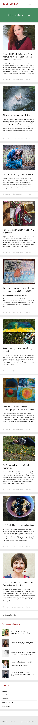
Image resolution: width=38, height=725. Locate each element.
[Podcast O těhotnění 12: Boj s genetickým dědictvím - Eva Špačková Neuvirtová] (5, 653)
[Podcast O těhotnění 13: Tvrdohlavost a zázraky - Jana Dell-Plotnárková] (5, 643)
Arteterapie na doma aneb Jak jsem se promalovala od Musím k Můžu (18, 289)
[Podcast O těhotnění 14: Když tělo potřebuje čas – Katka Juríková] (5, 632)
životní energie (6, 706)
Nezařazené (5, 698)
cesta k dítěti (5, 695)
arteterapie (4, 691)
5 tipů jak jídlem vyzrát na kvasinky (18, 525)
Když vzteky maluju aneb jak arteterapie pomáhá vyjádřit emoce (18, 408)
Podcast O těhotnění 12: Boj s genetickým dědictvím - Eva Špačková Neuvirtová (23, 653)
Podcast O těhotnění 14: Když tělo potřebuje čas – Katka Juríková (21, 632)
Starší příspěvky (9, 615)
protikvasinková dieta (7, 702)
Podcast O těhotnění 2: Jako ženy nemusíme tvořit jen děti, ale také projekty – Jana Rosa (18, 57)
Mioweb (34, 721)
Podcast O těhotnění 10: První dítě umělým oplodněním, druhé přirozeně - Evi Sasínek (22, 674)
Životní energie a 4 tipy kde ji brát (17, 115)
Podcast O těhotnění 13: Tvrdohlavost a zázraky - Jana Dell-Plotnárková (22, 643)
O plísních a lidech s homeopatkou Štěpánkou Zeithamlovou (18, 584)
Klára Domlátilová (10, 4)
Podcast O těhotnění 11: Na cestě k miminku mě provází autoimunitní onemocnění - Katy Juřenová (21, 664)
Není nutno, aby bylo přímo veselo (18, 174)
